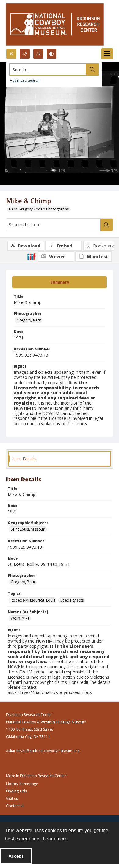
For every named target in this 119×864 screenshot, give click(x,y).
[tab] (59, 282)
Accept (16, 856)
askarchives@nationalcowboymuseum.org (42, 750)
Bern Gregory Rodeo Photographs (39, 209)
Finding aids (16, 791)
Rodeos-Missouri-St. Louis (33, 600)
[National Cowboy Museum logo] (55, 24)
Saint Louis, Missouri (28, 529)
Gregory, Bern (29, 320)
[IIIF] (31, 256)
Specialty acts (72, 600)
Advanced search (25, 80)
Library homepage (22, 783)
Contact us (15, 805)
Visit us (12, 798)
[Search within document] (106, 225)
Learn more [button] (55, 838)
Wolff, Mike (20, 618)
